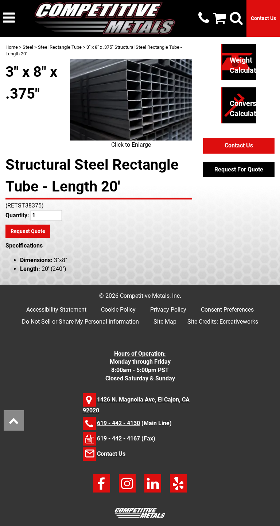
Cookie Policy (118, 309)
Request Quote (28, 231)
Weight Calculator (246, 65)
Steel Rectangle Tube (60, 47)
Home (11, 47)
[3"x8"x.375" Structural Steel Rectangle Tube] (131, 100)
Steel (28, 47)
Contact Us (263, 18)
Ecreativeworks (238, 321)
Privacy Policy (168, 309)
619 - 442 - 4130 (118, 422)
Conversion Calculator (248, 108)
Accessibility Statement (56, 309)
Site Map (164, 321)
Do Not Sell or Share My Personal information (80, 321)
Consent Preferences (227, 309)
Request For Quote (238, 169)
